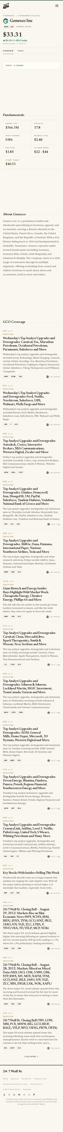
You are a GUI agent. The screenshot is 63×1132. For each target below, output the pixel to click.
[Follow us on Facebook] (4, 1094)
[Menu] (57, 5)
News (21, 51)
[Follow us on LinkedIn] (14, 1094)
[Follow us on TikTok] (29, 1094)
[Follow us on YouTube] (19, 1094)
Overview (8, 51)
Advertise (27, 1089)
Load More (31, 1057)
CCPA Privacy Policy (11, 1089)
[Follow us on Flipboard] (34, 1094)
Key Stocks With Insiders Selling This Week (31, 873)
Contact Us (26, 1079)
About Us (15, 1079)
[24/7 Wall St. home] (6, 6)
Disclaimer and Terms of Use (15, 1084)
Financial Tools (40, 1079)
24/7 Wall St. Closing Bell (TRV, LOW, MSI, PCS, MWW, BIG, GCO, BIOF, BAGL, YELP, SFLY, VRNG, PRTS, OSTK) (30, 1024)
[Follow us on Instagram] (24, 1094)
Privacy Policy (36, 1084)
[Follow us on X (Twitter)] (9, 1094)
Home (5, 1079)
